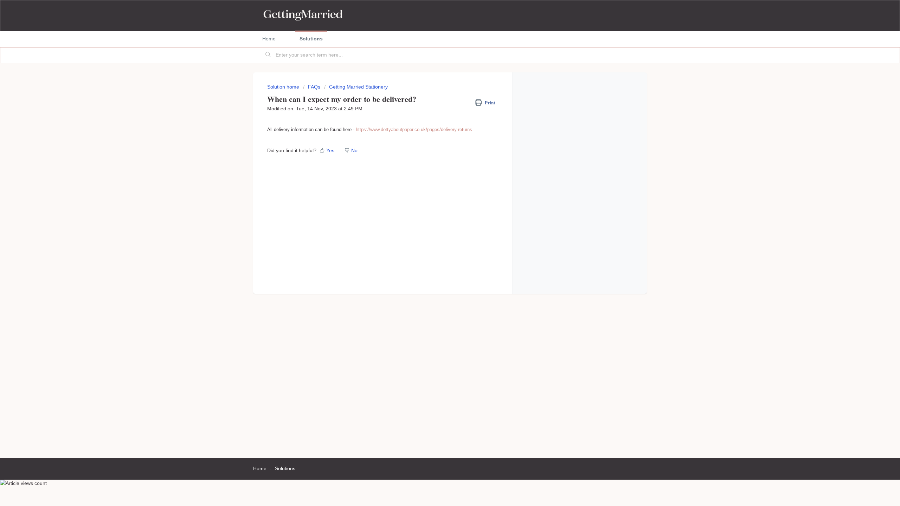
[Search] (268, 55)
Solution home (284, 87)
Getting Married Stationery (358, 87)
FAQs (314, 87)
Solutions (311, 38)
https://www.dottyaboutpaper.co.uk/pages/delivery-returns (414, 129)
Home (269, 38)
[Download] (437, 163)
